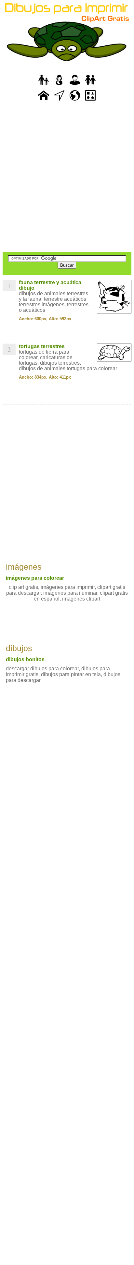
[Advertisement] (67, 177)
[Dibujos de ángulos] (59, 100)
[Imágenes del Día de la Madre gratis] (59, 85)
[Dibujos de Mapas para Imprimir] (75, 100)
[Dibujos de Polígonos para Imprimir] (90, 100)
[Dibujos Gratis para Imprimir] (43, 100)
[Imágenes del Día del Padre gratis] (43, 85)
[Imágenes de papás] (75, 85)
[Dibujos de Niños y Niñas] (90, 85)
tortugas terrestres (42, 346)
